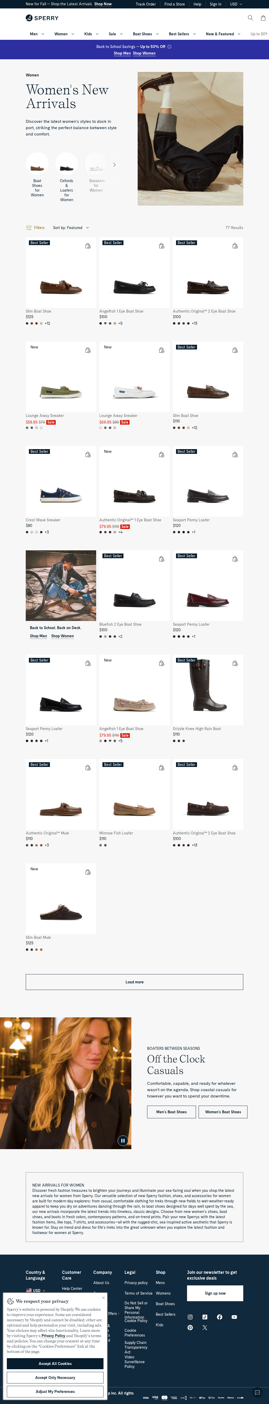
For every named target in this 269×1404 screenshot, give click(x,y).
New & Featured (220, 34)
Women (61, 34)
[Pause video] (123, 1140)
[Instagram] (190, 1317)
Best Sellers (179, 34)
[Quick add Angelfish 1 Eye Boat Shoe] (161, 245)
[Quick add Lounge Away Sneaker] (87, 350)
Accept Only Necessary (55, 1378)
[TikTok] (205, 1317)
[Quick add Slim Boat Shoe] (87, 245)
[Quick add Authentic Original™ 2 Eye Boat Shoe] (235, 245)
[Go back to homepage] (42, 17)
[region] (55, 1346)
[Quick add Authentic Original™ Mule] (87, 767)
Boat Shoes (142, 34)
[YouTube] (234, 1317)
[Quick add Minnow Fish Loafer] (161, 767)
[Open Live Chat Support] (257, 1392)
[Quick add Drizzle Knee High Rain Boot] (235, 663)
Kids (88, 34)
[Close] (103, 1298)
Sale (112, 34)
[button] (263, 18)
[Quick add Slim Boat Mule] (87, 872)
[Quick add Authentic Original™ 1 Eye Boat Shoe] (161, 454)
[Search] (250, 18)
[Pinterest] (190, 1327)
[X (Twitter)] (205, 1327)
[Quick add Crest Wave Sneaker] (87, 454)
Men (34, 34)
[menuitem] (43, 34)
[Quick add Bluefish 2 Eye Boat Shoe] (161, 558)
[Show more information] (169, 46)
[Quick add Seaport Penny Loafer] (235, 454)
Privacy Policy (53, 1336)
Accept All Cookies (55, 1364)
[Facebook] (219, 1317)
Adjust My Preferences (55, 1392)
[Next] (114, 164)
